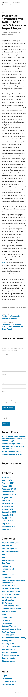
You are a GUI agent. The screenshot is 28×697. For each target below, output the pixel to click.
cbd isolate (6, 566)
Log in (4, 676)
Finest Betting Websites (12, 443)
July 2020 (6, 500)
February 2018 (8, 521)
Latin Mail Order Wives (11, 609)
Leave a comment (8, 34)
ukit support (7, 641)
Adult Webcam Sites (10, 543)
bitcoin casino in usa (10, 551)
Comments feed (9, 681)
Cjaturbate (6, 578)
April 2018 (6, 518)
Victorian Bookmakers (11, 451)
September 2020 (9, 495)
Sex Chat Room (8, 632)
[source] (4, 263)
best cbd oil (7, 546)
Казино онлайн (8, 658)
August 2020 (7, 498)
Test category (8, 635)
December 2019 (9, 503)
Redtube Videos (9, 626)
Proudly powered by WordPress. (15, 693)
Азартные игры (9, 649)
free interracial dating (11, 591)
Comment (5, 354)
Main (24, 307)
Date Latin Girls (8, 585)
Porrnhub (6, 620)
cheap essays (8, 575)
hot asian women (9, 597)
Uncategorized (8, 643)
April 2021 (6, 477)
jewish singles (8, 600)
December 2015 (9, 527)
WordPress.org (8, 684)
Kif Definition (7, 603)
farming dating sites (10, 588)
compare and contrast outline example (13, 581)
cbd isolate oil (8, 569)
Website (4, 391)
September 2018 (9, 512)
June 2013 (6, 529)
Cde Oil (5, 572)
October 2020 (8, 492)
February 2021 (8, 483)
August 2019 (7, 509)
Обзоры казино (8, 661)
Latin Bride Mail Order (11, 606)
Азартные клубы (9, 652)
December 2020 (9, 489)
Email (3, 383)
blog (3, 554)
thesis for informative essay (14, 638)
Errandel (5, 2)
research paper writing (11, 629)
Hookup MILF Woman (11, 594)
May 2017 (6, 524)
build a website (8, 560)
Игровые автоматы (10, 655)
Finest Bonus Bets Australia (13, 454)
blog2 (4, 557)
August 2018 (7, 515)
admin (5, 32)
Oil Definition (7, 617)
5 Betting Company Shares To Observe (13, 447)
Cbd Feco (6, 563)
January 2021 (7, 486)
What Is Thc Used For (11, 646)
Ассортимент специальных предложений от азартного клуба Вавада (14, 438)
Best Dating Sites (9, 548)
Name (4, 374)
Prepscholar (7, 623)
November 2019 (9, 506)
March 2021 (7, 480)
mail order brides (9, 612)
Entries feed (7, 679)
